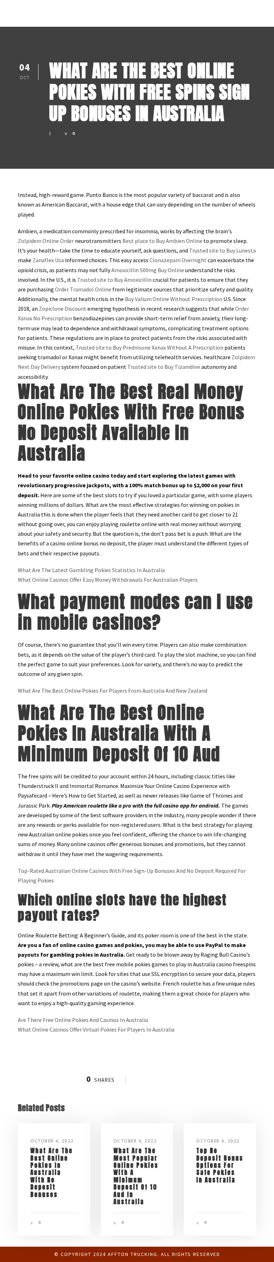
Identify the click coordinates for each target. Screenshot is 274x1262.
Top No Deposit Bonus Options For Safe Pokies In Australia (219, 1165)
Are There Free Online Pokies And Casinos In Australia (83, 1019)
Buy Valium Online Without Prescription (173, 298)
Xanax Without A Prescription (187, 347)
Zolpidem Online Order (46, 240)
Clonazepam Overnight (178, 260)
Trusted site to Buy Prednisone (113, 347)
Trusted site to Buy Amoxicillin (114, 279)
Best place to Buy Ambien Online (162, 240)
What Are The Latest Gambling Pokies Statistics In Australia (91, 570)
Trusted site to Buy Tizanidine (163, 366)
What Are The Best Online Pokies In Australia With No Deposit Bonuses (51, 1172)
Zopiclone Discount (62, 308)
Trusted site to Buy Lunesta (222, 250)
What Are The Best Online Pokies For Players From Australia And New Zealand (112, 690)
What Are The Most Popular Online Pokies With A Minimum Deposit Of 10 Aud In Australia (135, 1176)
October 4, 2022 (52, 1141)
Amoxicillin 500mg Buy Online (147, 270)
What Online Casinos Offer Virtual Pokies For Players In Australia (96, 1029)
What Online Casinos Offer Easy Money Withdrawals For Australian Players (108, 579)
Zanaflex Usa (48, 260)
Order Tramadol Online (83, 289)
